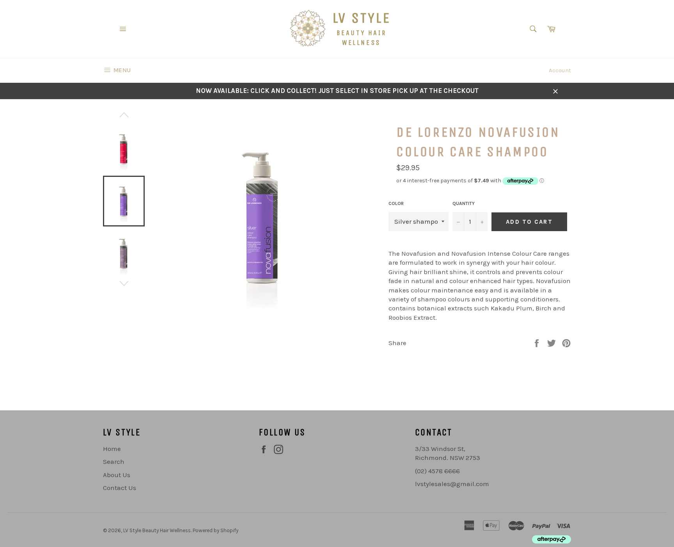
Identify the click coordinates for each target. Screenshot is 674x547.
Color (396, 203)
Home (112, 449)
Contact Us (119, 488)
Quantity (463, 203)
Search (113, 461)
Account (560, 70)
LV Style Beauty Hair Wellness (157, 530)
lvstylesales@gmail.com (452, 484)
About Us (116, 475)
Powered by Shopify (215, 530)
